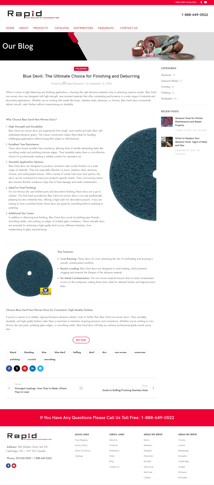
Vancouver (149, 466)
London (181, 445)
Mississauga (183, 450)
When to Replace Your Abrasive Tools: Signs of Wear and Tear (191, 142)
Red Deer (148, 472)
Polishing (81, 68)
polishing (15, 359)
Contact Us (114, 466)
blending (29, 352)
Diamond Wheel (169, 81)
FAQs (111, 456)
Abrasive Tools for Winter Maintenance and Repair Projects (189, 122)
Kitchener (182, 472)
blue (44, 352)
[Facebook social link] (9, 368)
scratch (32, 359)
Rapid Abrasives (75, 83)
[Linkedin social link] (32, 368)
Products (113, 445)
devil (91, 352)
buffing (77, 352)
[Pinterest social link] (25, 368)
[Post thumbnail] (167, 124)
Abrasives (166, 75)
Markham (148, 445)
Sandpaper (167, 98)
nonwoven (140, 352)
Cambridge (183, 461)
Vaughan (148, 450)
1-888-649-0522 (194, 15)
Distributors (114, 450)
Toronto (181, 440)
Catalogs (79, 456)
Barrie (146, 440)
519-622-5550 (23, 458)
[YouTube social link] (14, 465)
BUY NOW (81, 340)
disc (104, 352)
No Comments (200, 130)
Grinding (165, 87)
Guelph (181, 466)
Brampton (182, 456)
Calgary (147, 477)
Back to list (81, 388)
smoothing (49, 359)
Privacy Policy (81, 445)
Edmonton (148, 456)
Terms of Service (82, 450)
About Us (113, 440)
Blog (111, 461)
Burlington (183, 477)
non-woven (120, 352)
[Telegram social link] (40, 368)
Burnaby (147, 461)
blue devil (60, 352)
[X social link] (17, 368)
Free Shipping (81, 440)
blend (13, 352)
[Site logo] (33, 14)
